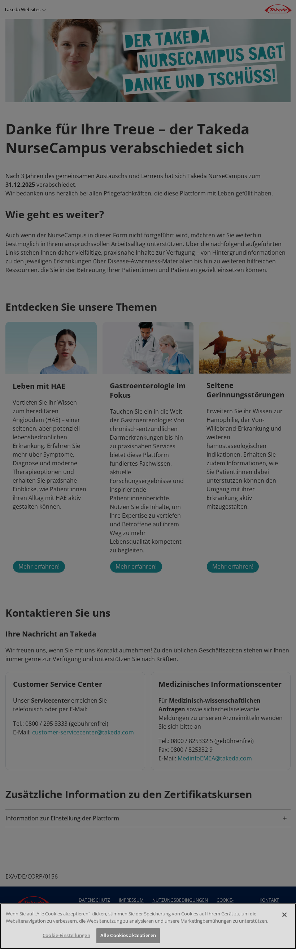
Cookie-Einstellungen (66, 935)
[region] (148, 926)
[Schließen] (284, 915)
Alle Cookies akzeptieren (128, 935)
